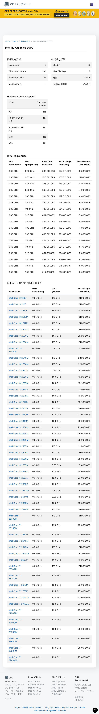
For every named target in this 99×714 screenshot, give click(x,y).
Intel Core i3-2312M (18, 323)
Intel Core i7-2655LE (19, 553)
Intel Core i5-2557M (18, 478)
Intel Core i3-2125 (17, 304)
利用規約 (79, 700)
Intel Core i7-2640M (18, 541)
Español (65, 707)
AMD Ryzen (57, 687)
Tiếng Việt (48, 707)
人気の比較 (56, 694)
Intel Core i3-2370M (18, 389)
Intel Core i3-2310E (18, 310)
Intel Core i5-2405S (18, 408)
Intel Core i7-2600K (18, 484)
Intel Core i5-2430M (18, 427)
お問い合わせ (81, 687)
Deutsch (57, 707)
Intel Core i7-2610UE (19, 490)
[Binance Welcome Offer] (61, 11)
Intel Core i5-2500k (18, 452)
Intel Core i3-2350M (18, 364)
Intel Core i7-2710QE (19, 597)
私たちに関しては (83, 684)
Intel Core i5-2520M (18, 459)
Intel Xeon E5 (34, 691)
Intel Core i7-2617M (18, 496)
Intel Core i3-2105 (17, 298)
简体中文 (39, 707)
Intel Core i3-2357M (18, 370)
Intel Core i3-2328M (18, 329)
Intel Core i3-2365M (18, 376)
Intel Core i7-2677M (18, 585)
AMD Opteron (58, 681)
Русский (52, 710)
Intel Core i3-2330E (18, 336)
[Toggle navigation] (92, 4)
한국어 (31, 707)
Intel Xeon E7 (34, 694)
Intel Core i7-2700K (18, 591)
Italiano (82, 707)
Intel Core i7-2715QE (19, 604)
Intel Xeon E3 (34, 687)
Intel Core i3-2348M (18, 358)
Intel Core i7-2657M (18, 559)
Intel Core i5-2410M (18, 414)
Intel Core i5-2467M (18, 446)
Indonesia (62, 710)
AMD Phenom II (58, 684)
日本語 (25, 707)
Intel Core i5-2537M (18, 465)
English (18, 707)
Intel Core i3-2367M (18, 383)
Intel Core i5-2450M (18, 440)
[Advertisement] (49, 26)
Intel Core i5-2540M (18, 471)
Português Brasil (41, 710)
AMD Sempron (58, 691)
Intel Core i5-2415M (18, 421)
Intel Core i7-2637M (18, 534)
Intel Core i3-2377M (18, 402)
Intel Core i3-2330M (18, 342)
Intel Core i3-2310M (18, 317)
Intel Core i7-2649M (18, 547)
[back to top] (95, 710)
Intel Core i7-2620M (18, 503)
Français (73, 707)
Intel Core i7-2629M (18, 509)
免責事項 (79, 697)
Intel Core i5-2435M (18, 433)
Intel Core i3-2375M (18, 395)
